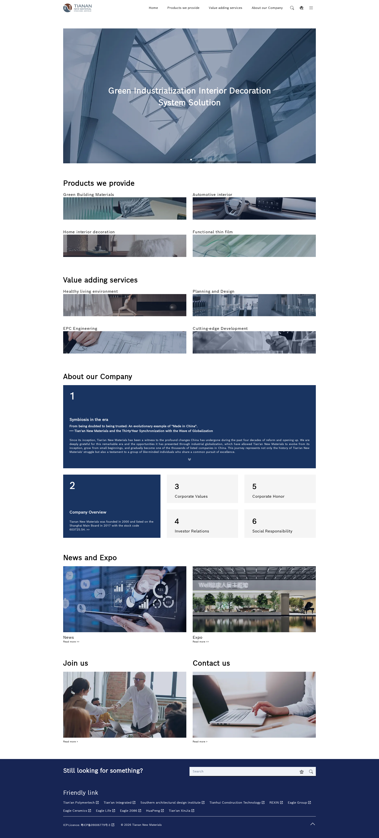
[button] (185, 159)
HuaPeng (153, 811)
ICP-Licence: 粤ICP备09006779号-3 (87, 825)
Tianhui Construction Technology (235, 802)
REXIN (274, 802)
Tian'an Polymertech (79, 802)
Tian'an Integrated (118, 802)
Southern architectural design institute (171, 802)
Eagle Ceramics (75, 811)
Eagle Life (104, 811)
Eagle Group (298, 802)
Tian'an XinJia (180, 811)
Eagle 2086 (129, 811)
